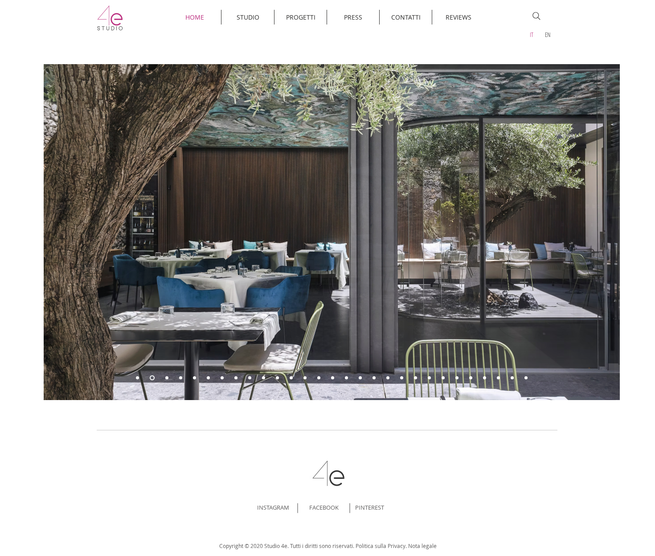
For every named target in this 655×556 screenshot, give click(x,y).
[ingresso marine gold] (470, 378)
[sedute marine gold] (456, 378)
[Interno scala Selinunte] (318, 378)
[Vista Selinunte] (291, 378)
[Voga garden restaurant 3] (166, 378)
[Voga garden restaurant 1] (137, 378)
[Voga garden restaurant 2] (152, 378)
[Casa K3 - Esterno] (277, 378)
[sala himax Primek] (415, 378)
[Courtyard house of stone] (374, 378)
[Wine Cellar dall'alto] (249, 378)
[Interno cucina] (332, 378)
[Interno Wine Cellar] (235, 378)
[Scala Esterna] (180, 378)
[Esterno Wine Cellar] (222, 378)
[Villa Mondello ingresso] (360, 378)
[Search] (536, 16)
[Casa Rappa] (526, 378)
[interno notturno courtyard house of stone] (401, 378)
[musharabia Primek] (429, 378)
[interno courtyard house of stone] (387, 378)
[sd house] (498, 378)
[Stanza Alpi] (443, 378)
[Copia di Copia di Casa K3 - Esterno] (263, 378)
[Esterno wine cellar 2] (194, 378)
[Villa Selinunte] (305, 378)
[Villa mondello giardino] (346, 378)
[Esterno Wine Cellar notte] (208, 378)
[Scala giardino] (512, 378)
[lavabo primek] (484, 378)
